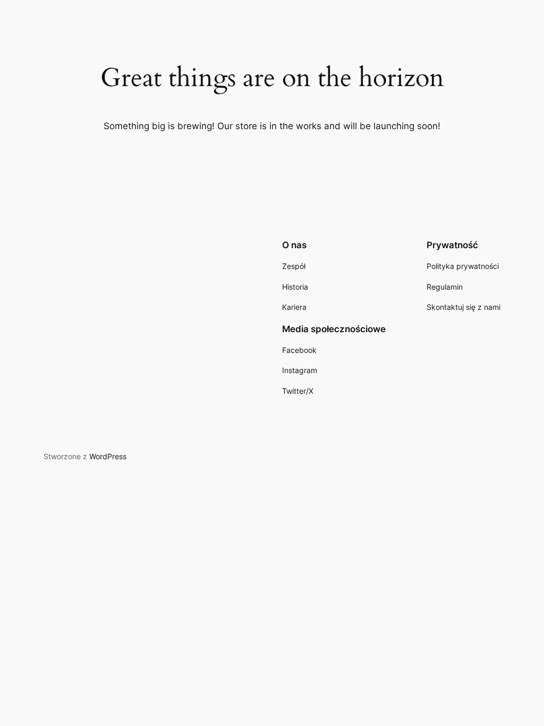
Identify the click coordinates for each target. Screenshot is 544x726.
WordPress (107, 456)
